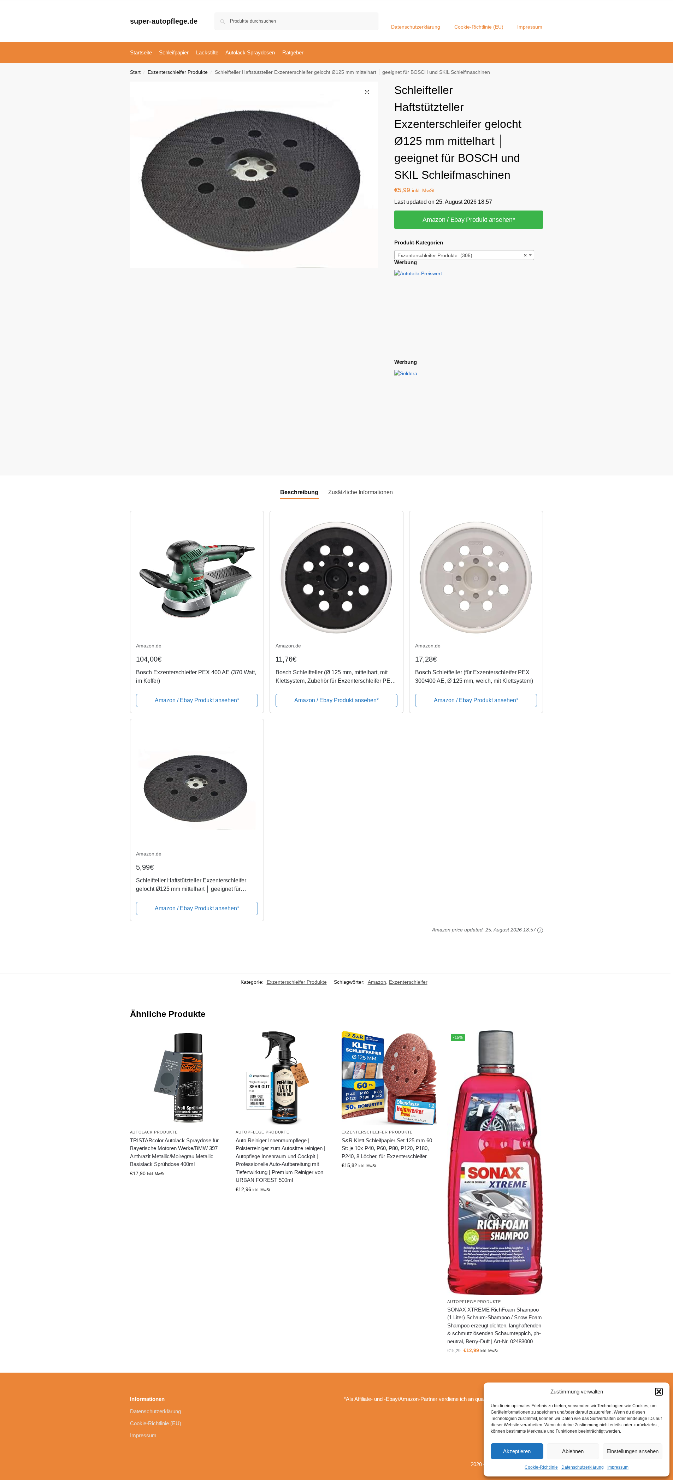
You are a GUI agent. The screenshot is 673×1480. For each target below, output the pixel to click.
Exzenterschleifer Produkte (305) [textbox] (462, 255)
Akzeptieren (517, 1451)
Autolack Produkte (154, 1132)
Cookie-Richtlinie (541, 1467)
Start (135, 72)
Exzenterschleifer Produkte (178, 72)
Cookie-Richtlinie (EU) (478, 27)
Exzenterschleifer (408, 982)
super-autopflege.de (163, 21)
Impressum (617, 1467)
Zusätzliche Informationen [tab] (360, 492)
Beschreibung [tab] (299, 492)
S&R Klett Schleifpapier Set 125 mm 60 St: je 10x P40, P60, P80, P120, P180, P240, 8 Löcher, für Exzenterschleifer (387, 1148)
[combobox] (464, 255)
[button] (658, 1391)
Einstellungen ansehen (633, 1451)
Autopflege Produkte (262, 1132)
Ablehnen (573, 1451)
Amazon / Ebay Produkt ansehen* (469, 219)
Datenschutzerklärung (582, 1467)
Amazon (377, 982)
